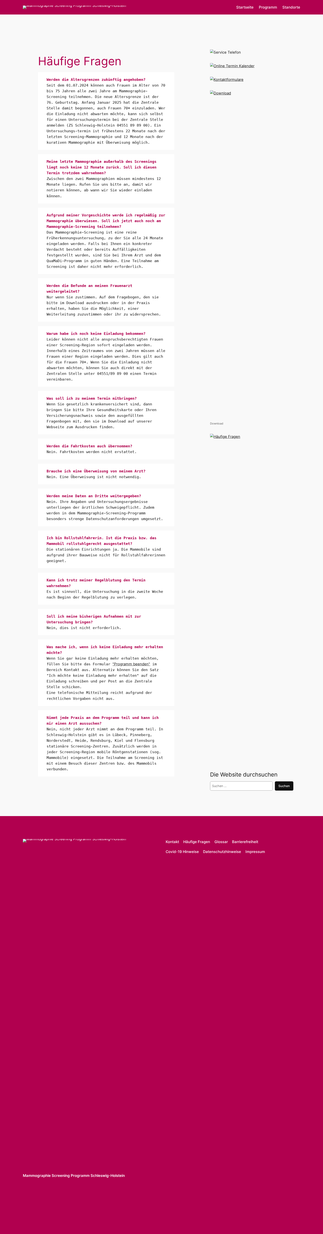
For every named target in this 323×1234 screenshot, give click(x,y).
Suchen (284, 786)
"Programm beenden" (131, 664)
